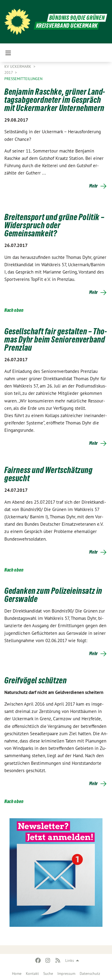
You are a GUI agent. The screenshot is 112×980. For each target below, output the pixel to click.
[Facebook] (38, 960)
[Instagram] (48, 960)
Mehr (93, 186)
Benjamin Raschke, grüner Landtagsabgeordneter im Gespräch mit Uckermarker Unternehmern (54, 100)
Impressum (66, 973)
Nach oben (13, 310)
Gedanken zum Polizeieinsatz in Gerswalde (53, 595)
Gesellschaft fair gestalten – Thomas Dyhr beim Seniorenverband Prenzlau (55, 339)
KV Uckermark (18, 66)
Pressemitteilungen (23, 78)
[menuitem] (16, 973)
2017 (9, 72)
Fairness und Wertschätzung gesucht (48, 474)
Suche (48, 973)
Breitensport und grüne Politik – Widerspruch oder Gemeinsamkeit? (54, 225)
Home (16, 973)
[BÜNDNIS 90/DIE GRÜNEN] (17, 22)
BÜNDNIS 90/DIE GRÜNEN (77, 17)
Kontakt (32, 973)
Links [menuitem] (69, 960)
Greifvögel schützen (35, 680)
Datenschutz (90, 973)
